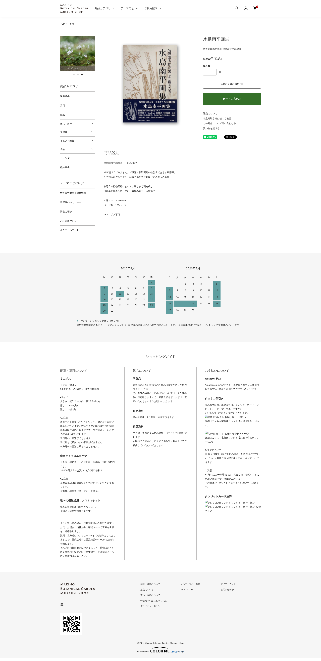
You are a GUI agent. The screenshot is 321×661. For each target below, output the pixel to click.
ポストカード (67, 123)
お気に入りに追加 (230, 84)
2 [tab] (78, 74)
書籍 (72, 24)
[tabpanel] (77, 53)
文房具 (63, 132)
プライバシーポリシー (151, 606)
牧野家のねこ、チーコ (72, 202)
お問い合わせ (227, 589)
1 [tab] (74, 74)
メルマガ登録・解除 (190, 584)
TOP (62, 24)
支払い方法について (150, 595)
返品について (210, 113)
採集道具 (65, 96)
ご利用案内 (150, 8)
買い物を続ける (211, 128)
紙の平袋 (65, 167)
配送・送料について (150, 584)
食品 (62, 149)
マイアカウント (228, 584)
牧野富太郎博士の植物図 (73, 193)
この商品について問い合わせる (219, 123)
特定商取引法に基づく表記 (217, 118)
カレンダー (66, 158)
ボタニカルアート (69, 230)
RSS (183, 589)
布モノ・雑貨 (67, 140)
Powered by (143, 651)
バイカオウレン (68, 221)
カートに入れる (232, 98)
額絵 (62, 114)
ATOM (190, 589)
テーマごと (127, 8)
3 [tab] (82, 74)
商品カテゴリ (103, 8)
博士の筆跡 (66, 211)
